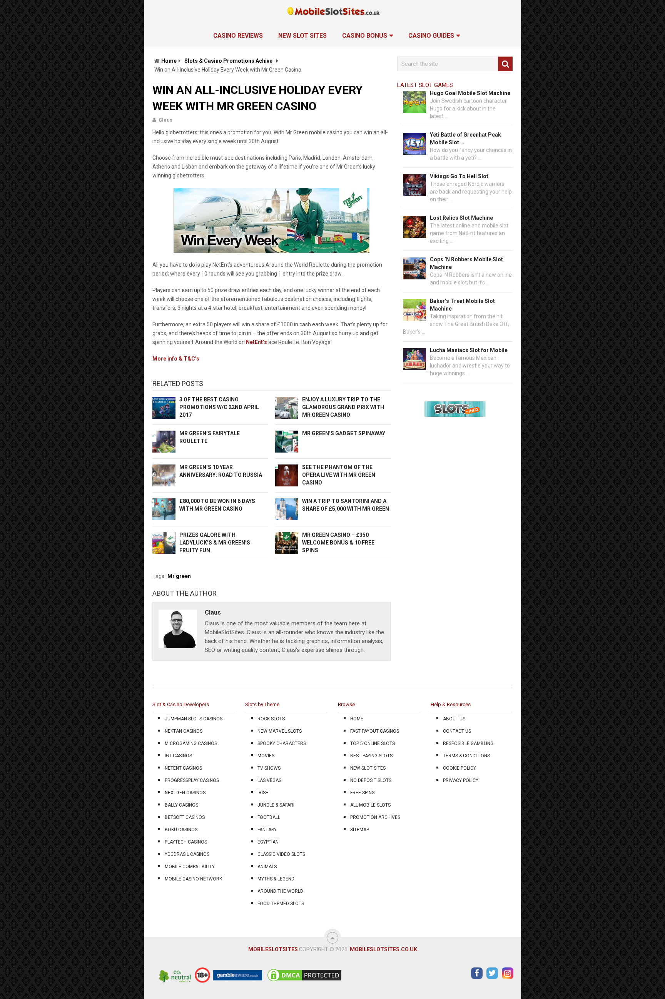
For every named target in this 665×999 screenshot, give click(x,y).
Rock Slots (271, 719)
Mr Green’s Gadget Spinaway (343, 433)
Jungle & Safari (275, 805)
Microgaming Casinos (191, 743)
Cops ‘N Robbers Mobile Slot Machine (466, 263)
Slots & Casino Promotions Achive (228, 61)
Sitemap (359, 829)
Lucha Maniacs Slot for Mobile (469, 350)
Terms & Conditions (466, 755)
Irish (263, 792)
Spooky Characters (281, 743)
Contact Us (457, 731)
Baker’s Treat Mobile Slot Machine (462, 305)
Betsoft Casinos (185, 817)
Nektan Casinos (183, 731)
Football (268, 817)
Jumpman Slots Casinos (193, 719)
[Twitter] (492, 973)
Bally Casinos (181, 805)
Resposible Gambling (468, 743)
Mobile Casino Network (193, 879)
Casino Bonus (364, 35)
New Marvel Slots (279, 731)
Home (169, 61)
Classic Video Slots (281, 854)
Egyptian (268, 842)
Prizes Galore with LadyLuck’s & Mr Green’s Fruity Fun (214, 542)
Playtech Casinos (186, 842)
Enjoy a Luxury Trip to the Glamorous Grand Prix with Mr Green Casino (343, 407)
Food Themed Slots (280, 903)
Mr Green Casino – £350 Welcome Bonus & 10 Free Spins (338, 542)
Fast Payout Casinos (374, 731)
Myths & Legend (275, 879)
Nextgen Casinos (185, 792)
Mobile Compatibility (190, 866)
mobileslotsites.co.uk (383, 949)
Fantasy (267, 829)
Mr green (179, 576)
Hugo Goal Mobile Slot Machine (470, 93)
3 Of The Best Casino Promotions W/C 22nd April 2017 (219, 407)
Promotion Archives (375, 817)
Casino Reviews (238, 35)
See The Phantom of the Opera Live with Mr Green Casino (338, 475)
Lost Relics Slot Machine (461, 218)
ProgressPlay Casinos (192, 780)
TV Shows (269, 768)
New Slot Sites (302, 35)
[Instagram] (507, 973)
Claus (165, 120)
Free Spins (362, 792)
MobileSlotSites (273, 949)
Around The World (280, 891)
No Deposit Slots (370, 780)
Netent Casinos (183, 768)
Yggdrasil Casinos (187, 854)
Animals (267, 866)
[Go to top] (332, 938)
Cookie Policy (459, 768)
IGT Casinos (178, 755)
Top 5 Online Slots (372, 743)
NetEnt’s (256, 342)
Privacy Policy (460, 780)
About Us (454, 719)
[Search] (505, 64)
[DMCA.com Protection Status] (304, 981)
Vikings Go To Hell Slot (459, 176)
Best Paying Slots (371, 755)
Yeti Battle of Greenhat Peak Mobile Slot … (465, 138)
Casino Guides (431, 35)
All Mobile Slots (370, 805)
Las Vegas (269, 780)
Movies (265, 755)
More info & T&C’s (175, 359)
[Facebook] (477, 973)
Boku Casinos (181, 829)
